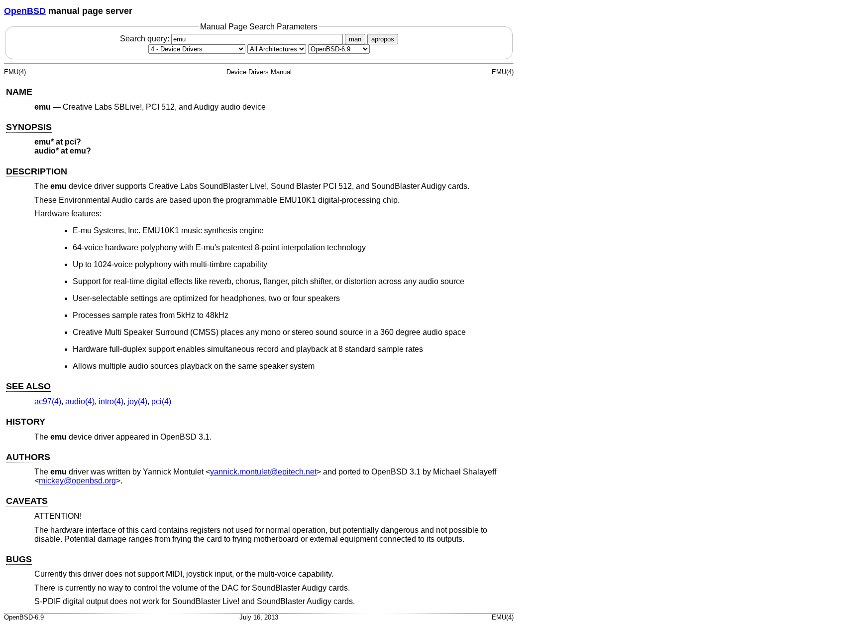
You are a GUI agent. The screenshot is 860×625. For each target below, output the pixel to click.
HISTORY (25, 422)
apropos (382, 39)
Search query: (145, 38)
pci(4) (161, 401)
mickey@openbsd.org (77, 480)
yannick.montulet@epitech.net (263, 472)
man (355, 39)
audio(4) (80, 401)
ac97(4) (47, 401)
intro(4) (111, 401)
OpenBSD (25, 11)
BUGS (19, 559)
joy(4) (137, 401)
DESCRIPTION (36, 171)
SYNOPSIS (29, 127)
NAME (19, 92)
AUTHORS (28, 457)
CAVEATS (27, 501)
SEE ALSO (28, 386)
